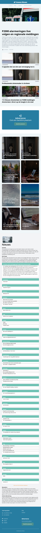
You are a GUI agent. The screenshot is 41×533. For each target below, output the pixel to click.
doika (4, 476)
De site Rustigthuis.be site (8, 345)
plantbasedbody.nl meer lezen (9, 350)
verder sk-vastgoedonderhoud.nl (9, 337)
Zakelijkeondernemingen (8, 381)
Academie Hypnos (6, 287)
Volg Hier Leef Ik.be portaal (8, 411)
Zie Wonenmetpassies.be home (9, 373)
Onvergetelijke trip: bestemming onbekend (11, 432)
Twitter (5, 520)
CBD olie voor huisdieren (8, 316)
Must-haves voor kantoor (8, 299)
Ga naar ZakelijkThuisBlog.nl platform (10, 387)
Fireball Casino (6, 325)
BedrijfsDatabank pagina (8, 447)
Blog (15, 5)
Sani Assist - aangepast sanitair (9, 364)
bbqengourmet (6, 293)
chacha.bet (5, 281)
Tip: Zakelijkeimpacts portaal (8, 452)
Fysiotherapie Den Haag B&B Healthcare (11, 356)
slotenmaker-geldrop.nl (7, 439)
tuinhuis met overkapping (10, 266)
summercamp (5, 405)
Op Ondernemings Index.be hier (9, 412)
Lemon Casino (6, 399)
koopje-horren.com (7, 470)
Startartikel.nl (5, 370)
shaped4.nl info (6, 418)
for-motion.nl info (6, 426)
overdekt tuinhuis (19, 268)
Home (10, 5)
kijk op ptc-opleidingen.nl (8, 331)
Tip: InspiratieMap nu (7, 420)
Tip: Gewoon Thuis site (7, 304)
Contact (20, 5)
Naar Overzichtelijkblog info (8, 450)
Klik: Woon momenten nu (8, 302)
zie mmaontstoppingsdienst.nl (9, 393)
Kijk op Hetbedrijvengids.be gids (9, 343)
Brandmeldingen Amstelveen (9, 445)
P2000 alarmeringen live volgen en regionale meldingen (20, 33)
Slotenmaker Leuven (7, 438)
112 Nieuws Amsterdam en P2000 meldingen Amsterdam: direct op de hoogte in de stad (18, 101)
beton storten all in (6, 310)
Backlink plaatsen (20, 124)
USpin (4, 322)
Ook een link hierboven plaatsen (21, 485)
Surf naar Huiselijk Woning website (10, 301)
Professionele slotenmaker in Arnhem (16, 83)
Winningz (5, 323)
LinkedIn (5, 522)
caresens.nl (5, 482)
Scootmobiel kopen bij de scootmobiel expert (12, 362)
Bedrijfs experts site (7, 449)
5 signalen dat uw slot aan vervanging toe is (18, 67)
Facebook (6, 518)
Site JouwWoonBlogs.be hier (8, 372)
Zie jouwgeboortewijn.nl (7, 464)
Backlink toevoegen (28, 5)
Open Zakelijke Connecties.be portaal (10, 379)
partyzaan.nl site (6, 458)
